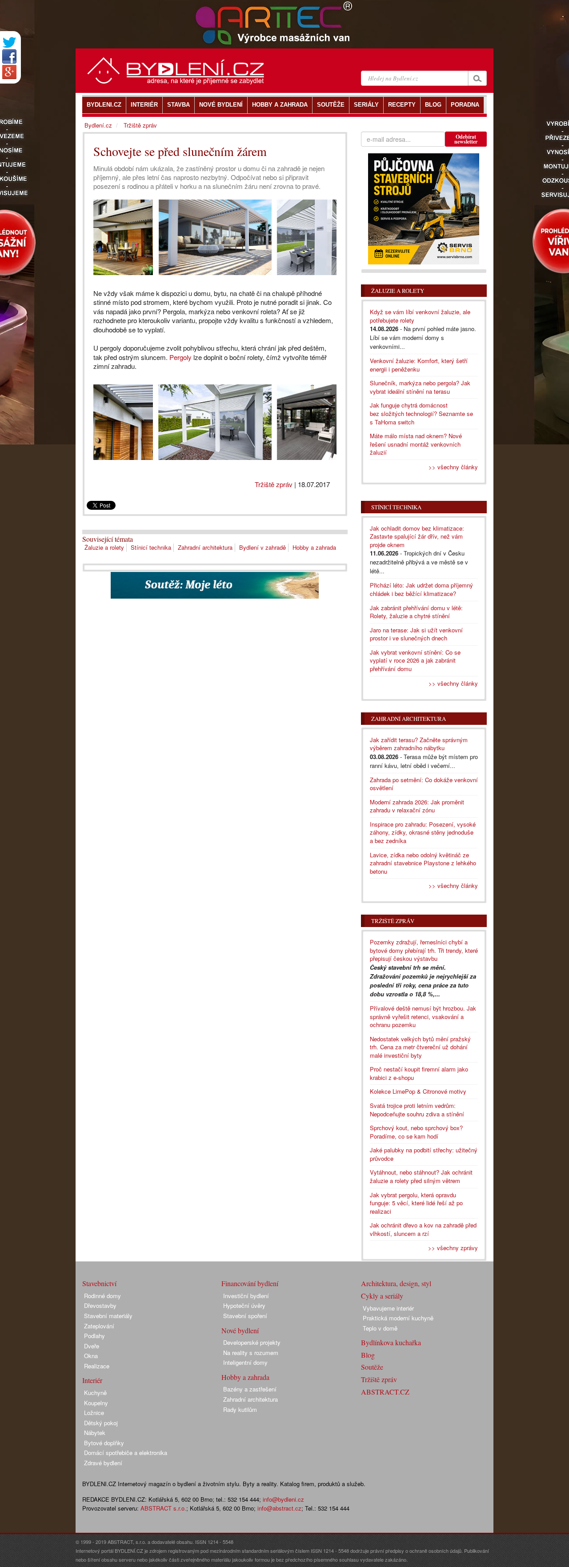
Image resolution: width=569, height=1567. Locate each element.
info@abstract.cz (279, 1508)
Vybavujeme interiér (388, 1308)
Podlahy (94, 1335)
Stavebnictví (99, 1283)
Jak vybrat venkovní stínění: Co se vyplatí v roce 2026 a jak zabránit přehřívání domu (415, 660)
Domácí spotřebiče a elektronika (125, 1452)
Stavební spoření (245, 1315)
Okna (91, 1355)
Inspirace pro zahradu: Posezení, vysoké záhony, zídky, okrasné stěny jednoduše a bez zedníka (423, 832)
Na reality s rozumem (250, 1352)
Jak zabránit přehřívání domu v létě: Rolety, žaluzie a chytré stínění (416, 612)
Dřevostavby (100, 1305)
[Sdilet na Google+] (9, 72)
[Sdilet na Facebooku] (9, 56)
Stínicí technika (151, 547)
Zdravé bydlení (103, 1463)
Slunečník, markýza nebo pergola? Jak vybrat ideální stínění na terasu (420, 387)
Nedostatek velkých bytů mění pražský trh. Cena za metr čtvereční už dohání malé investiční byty (420, 1047)
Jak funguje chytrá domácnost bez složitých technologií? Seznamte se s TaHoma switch (421, 413)
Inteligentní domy (245, 1362)
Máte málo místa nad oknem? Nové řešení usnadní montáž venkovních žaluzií (416, 444)
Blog (368, 1354)
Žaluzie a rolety (104, 547)
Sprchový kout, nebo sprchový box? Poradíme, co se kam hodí (416, 1131)
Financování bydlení (249, 1283)
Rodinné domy (102, 1295)
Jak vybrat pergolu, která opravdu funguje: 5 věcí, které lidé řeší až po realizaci (416, 1203)
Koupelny (96, 1403)
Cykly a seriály (382, 1295)
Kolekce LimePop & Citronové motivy (418, 1091)
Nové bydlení (240, 1330)
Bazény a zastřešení (249, 1389)
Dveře (91, 1346)
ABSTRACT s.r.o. (163, 1508)
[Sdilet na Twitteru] (9, 42)
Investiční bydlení (246, 1295)
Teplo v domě (380, 1328)
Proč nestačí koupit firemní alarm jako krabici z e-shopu (419, 1073)
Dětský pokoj (101, 1423)
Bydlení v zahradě (262, 547)
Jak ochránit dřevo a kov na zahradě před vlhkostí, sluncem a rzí (423, 1229)
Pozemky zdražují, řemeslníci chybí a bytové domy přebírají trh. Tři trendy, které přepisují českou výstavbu (424, 950)
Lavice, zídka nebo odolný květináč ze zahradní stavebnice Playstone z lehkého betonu (423, 863)
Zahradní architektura (205, 547)
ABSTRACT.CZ (385, 1391)
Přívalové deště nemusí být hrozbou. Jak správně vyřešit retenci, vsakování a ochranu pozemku (423, 1016)
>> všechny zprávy (453, 1247)
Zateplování (99, 1326)
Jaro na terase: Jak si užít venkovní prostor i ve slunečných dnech (416, 634)
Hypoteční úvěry (244, 1305)
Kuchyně (95, 1392)
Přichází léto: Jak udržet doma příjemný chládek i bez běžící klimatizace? (421, 589)
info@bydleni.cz (283, 1499)
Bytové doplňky (104, 1443)
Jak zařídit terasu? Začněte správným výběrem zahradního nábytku (419, 744)
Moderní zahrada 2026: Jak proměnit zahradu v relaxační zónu (417, 806)
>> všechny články (453, 467)
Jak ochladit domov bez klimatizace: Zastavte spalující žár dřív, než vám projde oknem (417, 536)
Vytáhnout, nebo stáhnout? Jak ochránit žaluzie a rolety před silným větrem (421, 1176)
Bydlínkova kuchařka (391, 1342)
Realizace (96, 1366)
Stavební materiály (108, 1315)
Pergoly (180, 357)
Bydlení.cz (98, 125)
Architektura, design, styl (396, 1283)
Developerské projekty (251, 1342)
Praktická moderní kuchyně (398, 1318)
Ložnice (94, 1412)
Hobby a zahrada (314, 547)
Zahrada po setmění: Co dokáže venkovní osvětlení (424, 784)
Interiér (92, 1380)
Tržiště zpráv (274, 484)
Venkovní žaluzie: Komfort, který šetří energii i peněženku (419, 364)
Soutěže (372, 1366)
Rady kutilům (240, 1409)
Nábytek (94, 1432)
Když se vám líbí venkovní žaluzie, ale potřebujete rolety (420, 316)
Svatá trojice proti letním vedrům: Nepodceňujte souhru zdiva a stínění (417, 1109)
